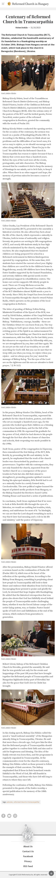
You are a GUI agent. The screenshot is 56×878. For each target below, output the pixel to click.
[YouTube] (9, 816)
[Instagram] (15, 816)
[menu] (3, 4)
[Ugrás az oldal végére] (51, 873)
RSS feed (28, 866)
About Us (28, 846)
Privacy (28, 861)
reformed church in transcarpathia (26, 802)
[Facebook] (3, 816)
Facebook (28, 856)
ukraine (10, 802)
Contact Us (28, 851)
